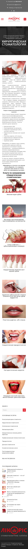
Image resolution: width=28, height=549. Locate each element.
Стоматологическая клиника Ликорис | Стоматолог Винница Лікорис (12, 544)
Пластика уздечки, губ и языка (14, 320)
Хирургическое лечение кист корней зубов (14, 270)
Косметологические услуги (10, 448)
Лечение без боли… (12, 499)
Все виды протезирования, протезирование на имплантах (14, 220)
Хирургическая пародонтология (14, 345)
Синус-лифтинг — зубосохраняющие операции (14, 245)
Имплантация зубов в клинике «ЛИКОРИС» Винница (15, 481)
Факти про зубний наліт (13, 486)
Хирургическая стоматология (10, 422)
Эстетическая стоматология (10, 426)
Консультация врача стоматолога (11, 419)
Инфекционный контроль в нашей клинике (15, 470)
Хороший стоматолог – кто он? (16, 475)
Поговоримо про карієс (13, 504)
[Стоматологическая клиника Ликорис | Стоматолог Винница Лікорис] (14, 19)
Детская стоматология (8, 444)
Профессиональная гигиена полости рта (13, 438)
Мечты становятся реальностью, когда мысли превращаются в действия (16, 493)
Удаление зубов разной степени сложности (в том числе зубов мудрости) (14, 296)
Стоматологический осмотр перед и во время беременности (16, 510)
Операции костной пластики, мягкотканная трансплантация (14, 396)
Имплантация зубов (14, 194)
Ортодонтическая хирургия (14, 370)
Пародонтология (6, 441)
